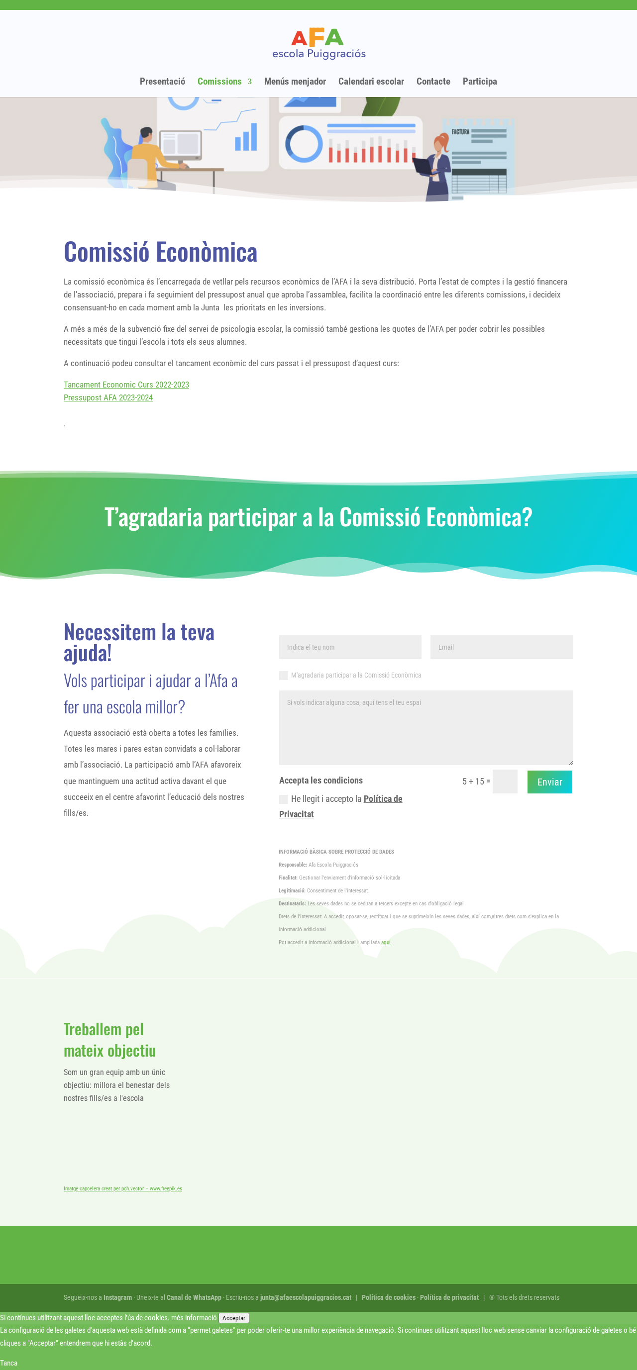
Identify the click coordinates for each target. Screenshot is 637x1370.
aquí (386, 942)
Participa (480, 82)
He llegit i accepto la (341, 806)
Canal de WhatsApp (194, 1297)
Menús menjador (295, 82)
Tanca (8, 1363)
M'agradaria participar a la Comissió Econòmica (356, 675)
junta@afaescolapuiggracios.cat (305, 1297)
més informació (194, 1317)
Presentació (162, 82)
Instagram (118, 1297)
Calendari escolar (371, 82)
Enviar (549, 782)
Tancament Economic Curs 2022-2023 (126, 385)
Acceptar (233, 1318)
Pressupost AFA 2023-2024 (108, 397)
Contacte (433, 82)
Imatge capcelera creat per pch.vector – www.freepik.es (123, 1188)
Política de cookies (389, 1297)
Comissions (220, 82)
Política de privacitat (449, 1297)
